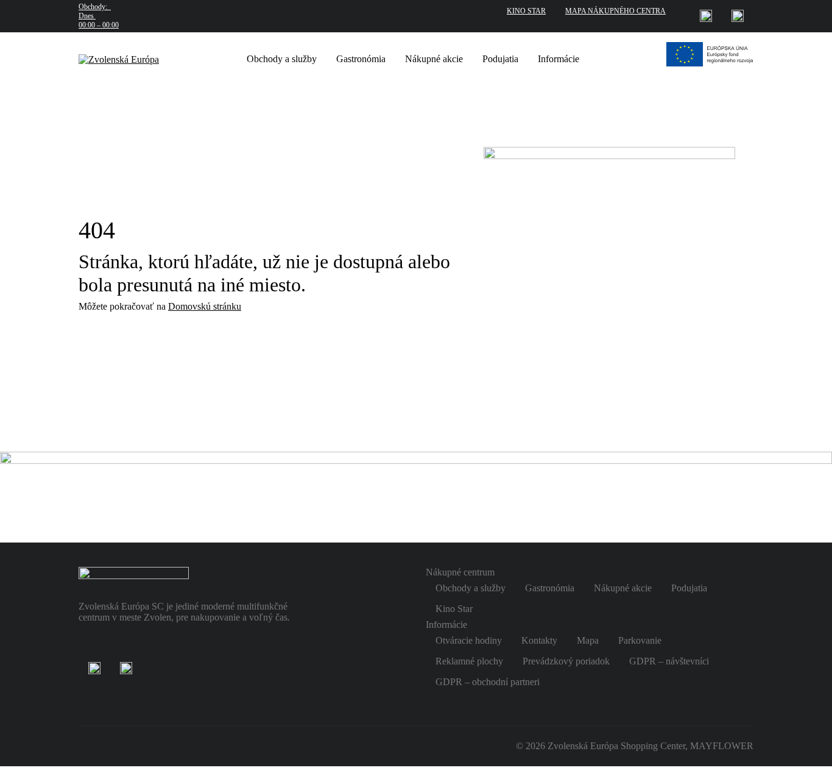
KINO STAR (526, 11)
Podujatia (500, 59)
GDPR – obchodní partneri (487, 682)
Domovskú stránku (204, 306)
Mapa (588, 640)
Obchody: (99, 15)
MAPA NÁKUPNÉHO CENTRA (615, 11)
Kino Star (454, 608)
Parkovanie (639, 640)
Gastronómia (361, 59)
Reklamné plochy (469, 661)
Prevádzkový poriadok (566, 661)
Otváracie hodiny (468, 640)
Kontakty (539, 640)
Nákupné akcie (434, 59)
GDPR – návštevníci (669, 661)
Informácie (558, 59)
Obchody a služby (282, 59)
